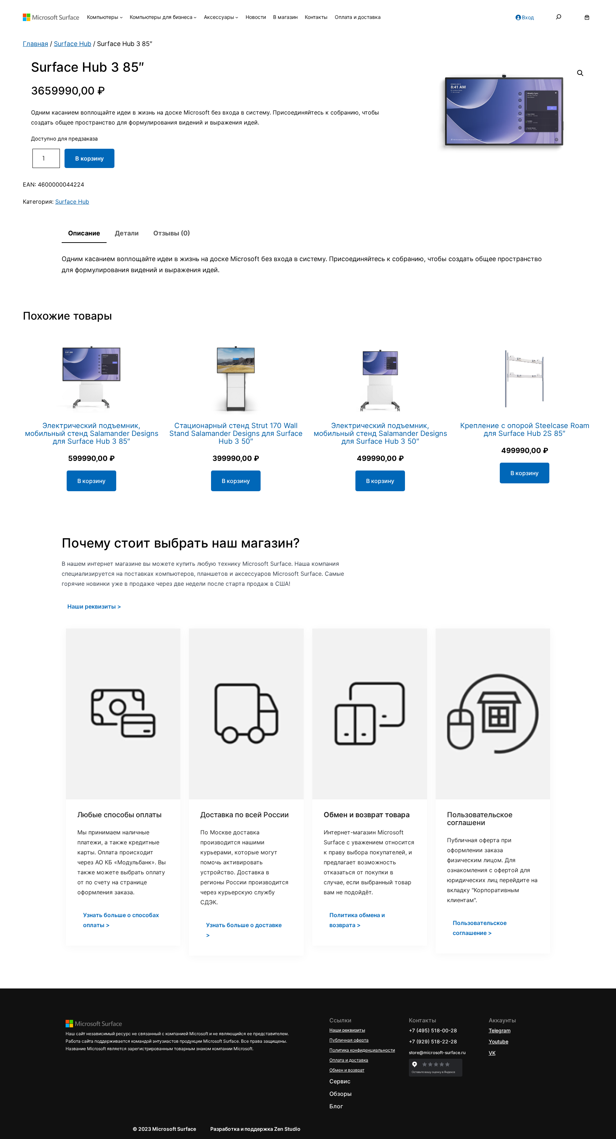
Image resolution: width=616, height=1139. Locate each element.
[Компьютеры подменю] (121, 17)
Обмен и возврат (346, 1070)
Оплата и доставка (348, 1060)
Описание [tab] (84, 233)
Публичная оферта (349, 1040)
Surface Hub (72, 43)
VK (492, 1053)
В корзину (89, 158)
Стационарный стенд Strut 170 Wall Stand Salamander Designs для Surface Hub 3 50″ (236, 433)
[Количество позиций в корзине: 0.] (587, 17)
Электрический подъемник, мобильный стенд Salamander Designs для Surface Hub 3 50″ (380, 433)
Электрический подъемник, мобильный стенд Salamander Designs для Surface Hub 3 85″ (91, 433)
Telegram (499, 1030)
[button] (580, 73)
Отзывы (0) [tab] (171, 233)
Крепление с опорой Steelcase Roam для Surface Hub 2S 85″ (524, 429)
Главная (35, 43)
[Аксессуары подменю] (236, 17)
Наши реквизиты (347, 1030)
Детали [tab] (127, 233)
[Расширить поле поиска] (559, 17)
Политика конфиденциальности (362, 1050)
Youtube (498, 1041)
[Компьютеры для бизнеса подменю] (195, 17)
